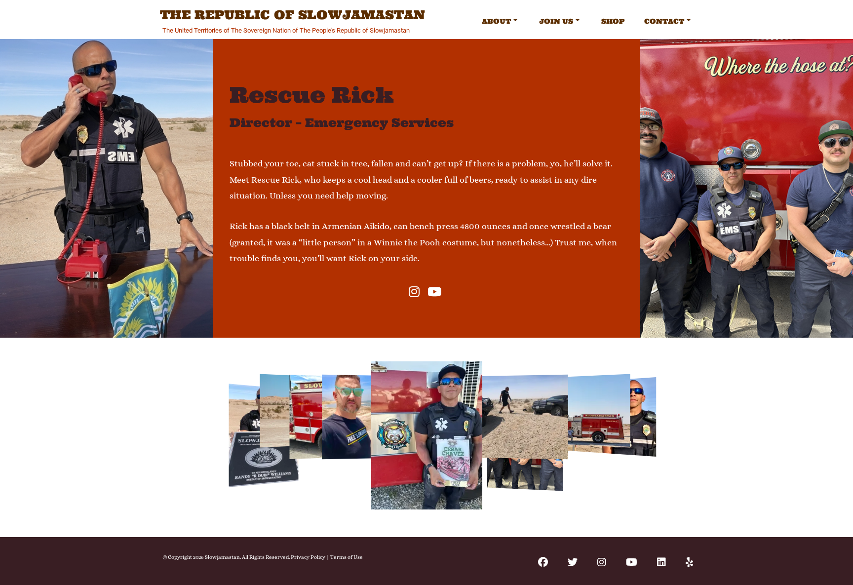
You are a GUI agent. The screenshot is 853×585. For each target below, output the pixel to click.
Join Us (556, 21)
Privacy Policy (308, 557)
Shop (612, 21)
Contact (664, 21)
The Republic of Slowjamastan (292, 15)
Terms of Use (346, 557)
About (496, 21)
